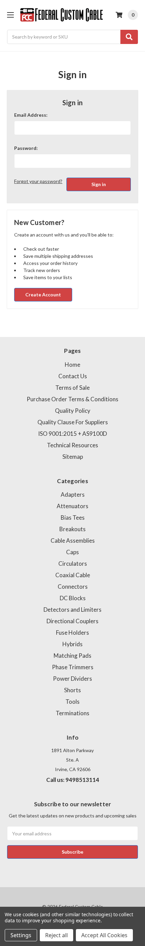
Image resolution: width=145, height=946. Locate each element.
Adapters (73, 494)
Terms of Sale (72, 387)
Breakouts (72, 529)
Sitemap (72, 456)
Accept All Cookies (104, 935)
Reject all (56, 935)
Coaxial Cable (72, 575)
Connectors (73, 586)
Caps (72, 552)
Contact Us (72, 376)
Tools (72, 701)
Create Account (43, 294)
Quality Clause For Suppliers (72, 422)
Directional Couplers (72, 621)
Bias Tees (73, 517)
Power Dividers (72, 678)
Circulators (72, 563)
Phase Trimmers (72, 667)
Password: (26, 148)
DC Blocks (73, 598)
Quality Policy (72, 410)
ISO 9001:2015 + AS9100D (72, 433)
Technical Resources (72, 445)
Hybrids (72, 644)
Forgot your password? (38, 181)
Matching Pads (72, 655)
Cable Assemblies (73, 540)
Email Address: (31, 115)
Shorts (72, 690)
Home (72, 364)
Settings (20, 935)
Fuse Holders (72, 632)
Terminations (72, 713)
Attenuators (72, 506)
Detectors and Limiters (73, 609)
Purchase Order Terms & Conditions (72, 399)
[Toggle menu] (10, 14)
